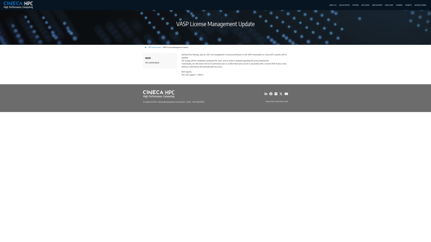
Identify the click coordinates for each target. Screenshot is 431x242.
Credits (286, 101)
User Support (377, 5)
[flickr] (276, 94)
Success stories (420, 5)
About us (332, 5)
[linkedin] (266, 94)
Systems (355, 5)
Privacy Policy (270, 101)
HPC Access (365, 5)
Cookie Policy (279, 101)
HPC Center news (154, 47)
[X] (281, 94)
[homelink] (18, 5)
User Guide (389, 5)
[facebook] (271, 94)
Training (399, 5)
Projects (408, 5)
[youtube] (286, 94)
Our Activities (344, 5)
